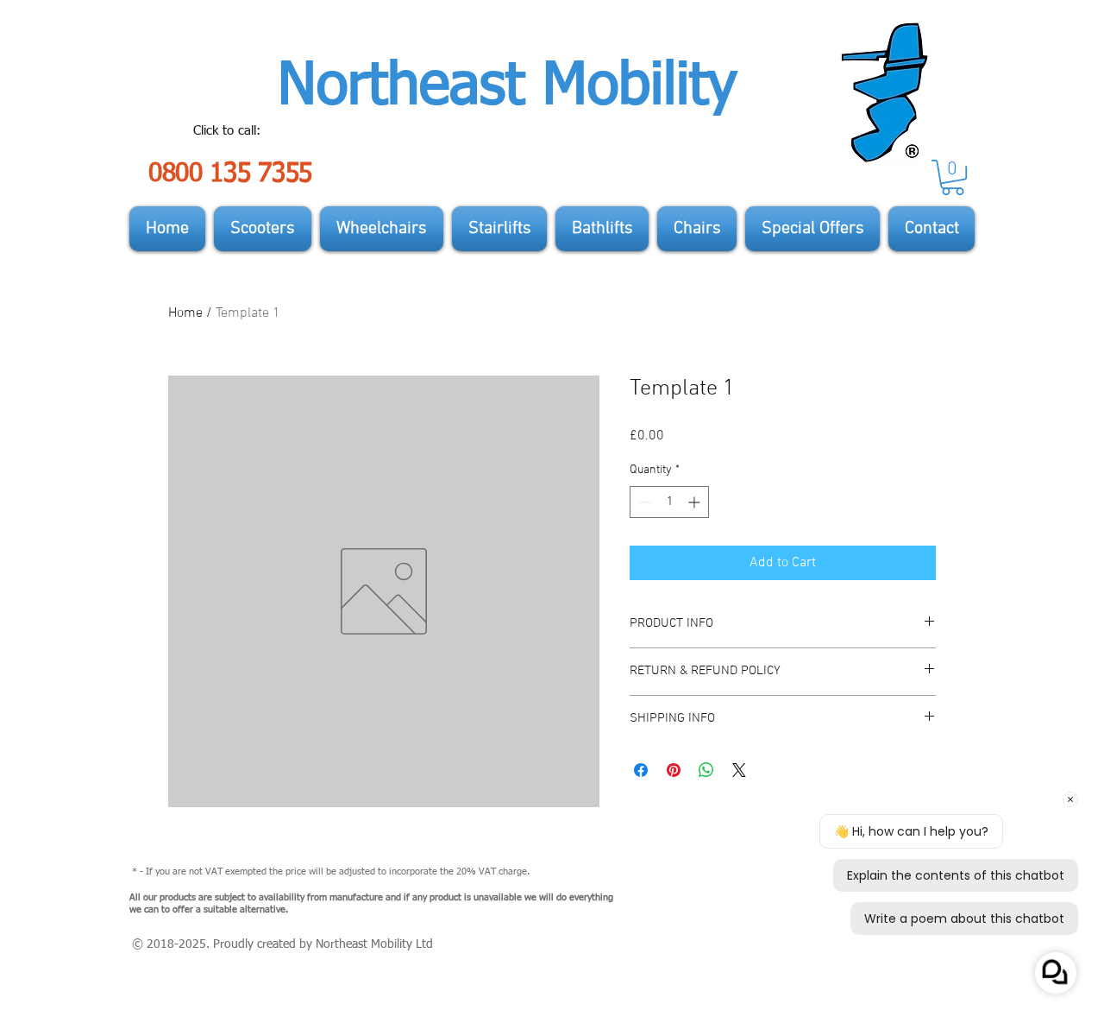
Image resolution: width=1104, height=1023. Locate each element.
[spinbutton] (669, 502)
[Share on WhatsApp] (706, 770)
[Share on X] (739, 770)
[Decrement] (643, 502)
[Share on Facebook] (640, 770)
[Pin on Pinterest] (673, 770)
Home (185, 313)
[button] (953, 177)
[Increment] (695, 502)
